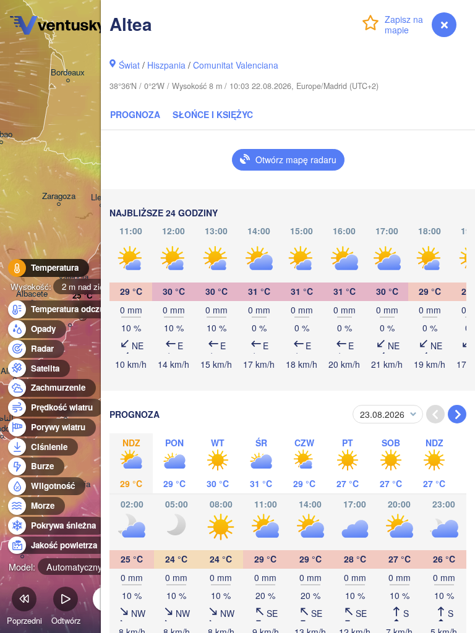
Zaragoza (58, 196)
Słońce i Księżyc (213, 114)
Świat (129, 65)
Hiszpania (166, 65)
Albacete (32, 294)
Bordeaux (68, 72)
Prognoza (135, 114)
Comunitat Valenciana (235, 65)
